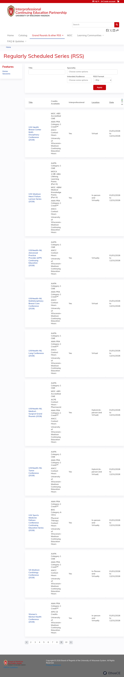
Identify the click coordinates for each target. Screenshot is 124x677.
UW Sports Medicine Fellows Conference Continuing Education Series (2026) (36, 522)
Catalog (23, 36)
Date (111, 103)
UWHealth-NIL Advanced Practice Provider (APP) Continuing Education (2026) (35, 258)
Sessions (6, 74)
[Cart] (118, 2)
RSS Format (98, 77)
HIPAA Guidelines (11, 668)
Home (10, 36)
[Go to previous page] (26, 642)
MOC (69, 36)
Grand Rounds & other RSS (46, 36)
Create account (109, 2)
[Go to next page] (71, 642)
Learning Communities (89, 36)
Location (96, 103)
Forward (117, 30)
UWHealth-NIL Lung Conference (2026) (36, 353)
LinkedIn (114, 30)
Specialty (71, 68)
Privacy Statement (53, 665)
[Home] (44, 11)
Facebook (107, 30)
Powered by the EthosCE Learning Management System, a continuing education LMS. (111, 673)
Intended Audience (76, 77)
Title (30, 68)
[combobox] (80, 71)
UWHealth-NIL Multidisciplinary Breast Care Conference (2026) (36, 304)
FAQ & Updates (15, 41)
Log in (96, 1)
